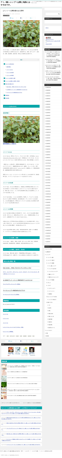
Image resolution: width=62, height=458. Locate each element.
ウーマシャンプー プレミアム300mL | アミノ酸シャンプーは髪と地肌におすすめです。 (23, 444)
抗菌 (21, 336)
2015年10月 (48, 233)
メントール (5, 314)
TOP (12, 451)
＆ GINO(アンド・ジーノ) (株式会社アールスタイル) (17, 89)
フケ (49, 305)
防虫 (33, 336)
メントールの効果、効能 (10, 78)
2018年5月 (48, 146)
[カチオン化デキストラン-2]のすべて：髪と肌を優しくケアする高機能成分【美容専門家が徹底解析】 (53, 61)
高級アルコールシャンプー (54, 277)
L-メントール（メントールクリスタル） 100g (13, 327)
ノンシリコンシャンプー (53, 271)
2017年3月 (48, 185)
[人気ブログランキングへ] (48, 37)
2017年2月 (48, 188)
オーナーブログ (49, 249)
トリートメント (51, 291)
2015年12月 (48, 227)
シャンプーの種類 (50, 263)
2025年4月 (48, 104)
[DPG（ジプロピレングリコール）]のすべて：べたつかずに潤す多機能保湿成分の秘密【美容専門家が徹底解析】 (53, 73)
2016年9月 (48, 202)
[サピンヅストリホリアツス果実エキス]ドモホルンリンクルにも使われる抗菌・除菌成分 (22, 383)
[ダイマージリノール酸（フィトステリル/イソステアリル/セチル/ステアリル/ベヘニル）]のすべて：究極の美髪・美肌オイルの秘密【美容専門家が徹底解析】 (24, 390)
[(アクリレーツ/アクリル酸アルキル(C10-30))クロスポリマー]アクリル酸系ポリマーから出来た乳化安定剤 (11, 402)
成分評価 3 (9, 66)
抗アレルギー (12, 336)
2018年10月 (48, 132)
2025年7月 (48, 95)
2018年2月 (48, 154)
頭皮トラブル (49, 302)
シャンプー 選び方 (50, 260)
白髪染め (50, 293)
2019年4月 (48, 115)
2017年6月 (48, 177)
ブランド (49, 282)
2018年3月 (48, 151)
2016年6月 (48, 210)
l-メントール (6, 318)
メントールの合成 (10, 72)
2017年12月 (48, 160)
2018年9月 (48, 135)
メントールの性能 (10, 75)
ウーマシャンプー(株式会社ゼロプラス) (14, 92)
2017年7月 (48, 174)
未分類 (47, 335)
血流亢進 (29, 336)
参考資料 (7, 98)
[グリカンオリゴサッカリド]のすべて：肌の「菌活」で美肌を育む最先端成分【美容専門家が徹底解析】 (53, 78)
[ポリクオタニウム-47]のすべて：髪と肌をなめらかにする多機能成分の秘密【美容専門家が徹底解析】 (53, 67)
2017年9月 (48, 168)
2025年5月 (48, 101)
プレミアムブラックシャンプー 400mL (11, 284)
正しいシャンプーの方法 (52, 296)
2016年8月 (48, 205)
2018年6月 (48, 143)
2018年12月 (48, 126)
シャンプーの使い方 (52, 299)
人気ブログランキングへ (50, 39)
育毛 (49, 310)
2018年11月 (48, 129)
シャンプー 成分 (6, 15)
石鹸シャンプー (51, 274)
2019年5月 (48, 112)
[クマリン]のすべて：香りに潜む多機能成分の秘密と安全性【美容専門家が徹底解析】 (22, 395)
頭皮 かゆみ (51, 313)
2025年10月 (48, 87)
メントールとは (10, 69)
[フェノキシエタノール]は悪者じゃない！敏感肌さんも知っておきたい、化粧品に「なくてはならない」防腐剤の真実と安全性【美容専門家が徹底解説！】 (24, 366)
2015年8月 (48, 238)
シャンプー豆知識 (50, 279)
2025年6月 (48, 98)
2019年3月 (48, 118)
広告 (47, 333)
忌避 (7, 336)
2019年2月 (48, 121)
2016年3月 (48, 219)
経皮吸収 (24, 336)
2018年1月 (48, 157)
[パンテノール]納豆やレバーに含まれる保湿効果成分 (32, 402)
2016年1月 (48, 224)
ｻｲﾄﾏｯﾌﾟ (47, 27)
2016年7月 (48, 207)
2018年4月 (48, 149)
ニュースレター (49, 330)
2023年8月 (48, 107)
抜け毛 (50, 307)
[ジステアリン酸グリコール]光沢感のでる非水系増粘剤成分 (17, 377)
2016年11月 (48, 196)
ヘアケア (49, 285)
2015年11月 (48, 230)
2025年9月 (48, 90)
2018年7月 (48, 140)
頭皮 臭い (50, 321)
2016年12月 (48, 193)
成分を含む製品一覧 (10, 83)
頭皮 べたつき (51, 316)
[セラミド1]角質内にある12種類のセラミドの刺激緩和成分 (17, 371)
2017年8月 (48, 171)
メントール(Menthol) (10, 63)
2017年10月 (48, 165)
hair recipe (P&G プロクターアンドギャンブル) (16, 86)
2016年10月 (48, 199)
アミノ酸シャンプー (52, 265)
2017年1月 (48, 191)
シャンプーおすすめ (52, 268)
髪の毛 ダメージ (52, 327)
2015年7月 (48, 241)
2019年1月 (48, 123)
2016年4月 (48, 216)
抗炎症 (17, 336)
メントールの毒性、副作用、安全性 (13, 81)
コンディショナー (52, 288)
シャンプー (48, 254)
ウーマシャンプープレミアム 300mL (11, 294)
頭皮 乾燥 (50, 319)
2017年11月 (48, 163)
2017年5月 (48, 179)
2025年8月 (48, 93)
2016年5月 (48, 213)
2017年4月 (48, 182)
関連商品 (7, 95)
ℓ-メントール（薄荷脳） (8, 331)
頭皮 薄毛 (50, 324)
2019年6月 (48, 109)
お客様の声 (48, 251)
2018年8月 (48, 137)
